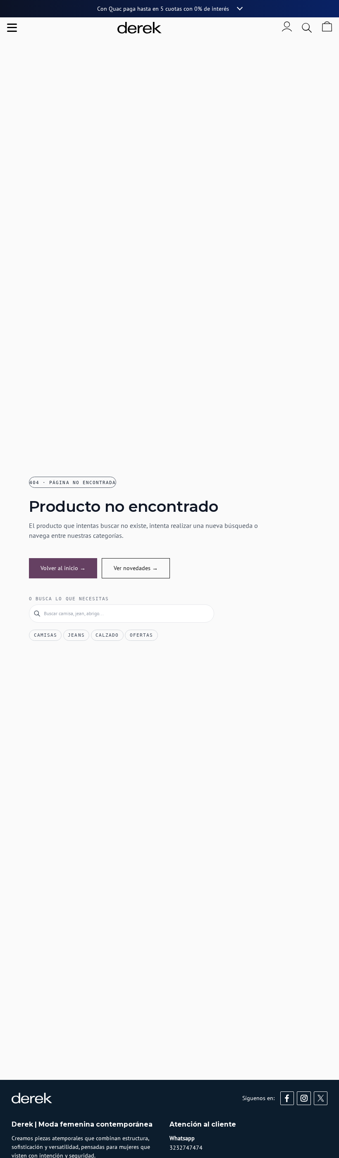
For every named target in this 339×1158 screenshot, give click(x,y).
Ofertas (141, 635)
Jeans (76, 635)
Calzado (107, 635)
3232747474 (186, 1147)
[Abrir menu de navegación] (12, 27)
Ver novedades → (136, 568)
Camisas (45, 635)
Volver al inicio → (63, 568)
